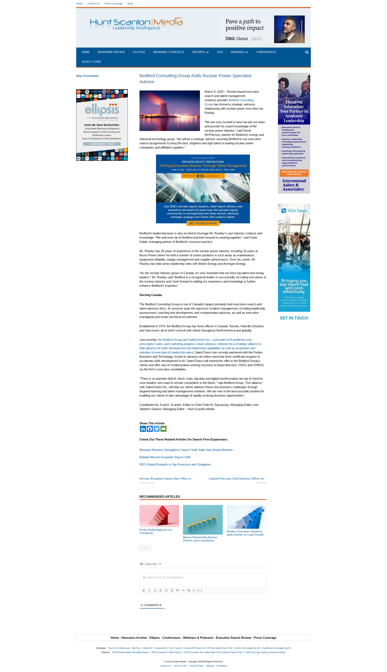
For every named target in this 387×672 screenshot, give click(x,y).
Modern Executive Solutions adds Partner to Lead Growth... (246, 533)
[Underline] (155, 590)
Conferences (266, 52)
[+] (200, 590)
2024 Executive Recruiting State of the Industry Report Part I (213, 652)
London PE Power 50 (194, 648)
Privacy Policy (197, 666)
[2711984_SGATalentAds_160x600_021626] (294, 264)
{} (194, 590)
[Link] (189, 590)
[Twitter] (157, 429)
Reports (198, 52)
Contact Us (94, 3)
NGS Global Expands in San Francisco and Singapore (175, 464)
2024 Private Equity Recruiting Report (130, 652)
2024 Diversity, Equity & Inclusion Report (266, 652)
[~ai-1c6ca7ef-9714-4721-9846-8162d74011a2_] (262, 17)
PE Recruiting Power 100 (219, 648)
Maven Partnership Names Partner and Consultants (200, 539)
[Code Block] (183, 590)
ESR (220, 52)
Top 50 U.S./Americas (119, 648)
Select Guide (91, 61)
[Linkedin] (143, 429)
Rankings (237, 52)
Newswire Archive (111, 52)
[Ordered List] (166, 590)
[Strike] (160, 590)
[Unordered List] (172, 590)
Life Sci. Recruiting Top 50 (247, 648)
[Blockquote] (177, 590)
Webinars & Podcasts (198, 637)
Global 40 (147, 648)
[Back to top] (381, 666)
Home (79, 3)
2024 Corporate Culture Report (166, 652)
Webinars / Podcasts (168, 52)
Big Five (136, 648)
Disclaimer (222, 666)
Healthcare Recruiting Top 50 (276, 648)
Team (130, 3)
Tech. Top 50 (175, 648)
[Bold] (144, 590)
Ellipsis (139, 52)
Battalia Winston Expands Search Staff (164, 457)
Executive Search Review (233, 637)
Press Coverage (113, 3)
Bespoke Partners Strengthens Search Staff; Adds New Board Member (186, 450)
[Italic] (149, 590)
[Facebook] (150, 429)
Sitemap (210, 666)
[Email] (163, 429)
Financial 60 (160, 648)
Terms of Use (180, 666)
